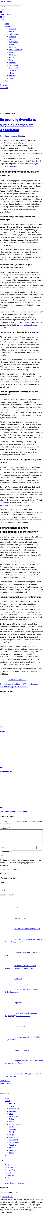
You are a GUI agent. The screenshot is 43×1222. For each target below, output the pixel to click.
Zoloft (2, 731)
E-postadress (6, 852)
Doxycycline (13, 42)
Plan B (11, 57)
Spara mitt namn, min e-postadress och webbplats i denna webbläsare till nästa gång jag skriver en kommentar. (21, 862)
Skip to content (6, 1)
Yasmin (11, 78)
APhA (3, 199)
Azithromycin (14, 34)
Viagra (11, 73)
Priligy (11, 60)
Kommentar (5, 828)
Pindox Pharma (7, 1197)
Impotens (18, 1003)
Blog (6, 81)
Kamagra (12, 47)
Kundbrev (8, 1173)
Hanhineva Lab (6, 771)
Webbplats (4, 856)
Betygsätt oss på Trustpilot (15, 1183)
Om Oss (8, 1165)
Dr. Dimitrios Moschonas (9, 136)
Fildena (12, 44)
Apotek (7, 26)
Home (7, 24)
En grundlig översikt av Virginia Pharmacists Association (18, 125)
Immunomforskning (21, 1050)
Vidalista (12, 76)
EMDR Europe (19, 1026)
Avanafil (12, 31)
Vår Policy (8, 1178)
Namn (3, 847)
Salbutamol (13, 65)
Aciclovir (12, 29)
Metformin (13, 55)
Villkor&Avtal (9, 1175)
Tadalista (12, 70)
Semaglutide (14, 68)
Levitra (11, 52)
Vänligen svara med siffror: (10, 869)
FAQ (6, 1180)
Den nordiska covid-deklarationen (13, 811)
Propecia (12, 63)
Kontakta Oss (10, 1170)
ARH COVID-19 (22, 687)
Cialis (11, 39)
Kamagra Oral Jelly (16, 50)
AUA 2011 (18, 979)
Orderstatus (9, 1167)
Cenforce (12, 37)
